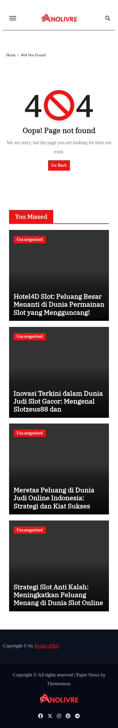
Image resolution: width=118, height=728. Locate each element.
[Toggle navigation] (13, 18)
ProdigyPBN (46, 645)
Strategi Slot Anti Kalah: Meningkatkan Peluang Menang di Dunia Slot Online (58, 594)
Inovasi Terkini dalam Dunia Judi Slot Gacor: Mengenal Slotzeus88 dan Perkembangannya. (58, 405)
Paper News (88, 674)
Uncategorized (30, 239)
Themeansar (58, 683)
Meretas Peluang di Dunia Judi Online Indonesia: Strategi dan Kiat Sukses (54, 497)
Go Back (59, 165)
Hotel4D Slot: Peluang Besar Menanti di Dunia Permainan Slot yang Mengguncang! (59, 304)
